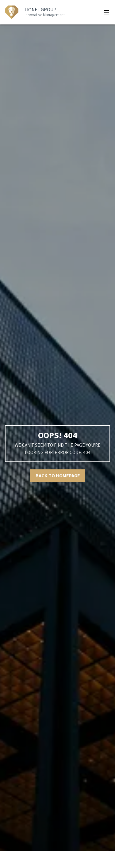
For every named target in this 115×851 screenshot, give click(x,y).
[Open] (106, 12)
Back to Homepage (58, 475)
